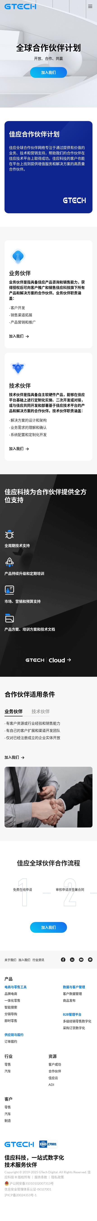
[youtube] (81, 959)
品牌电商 (11, 994)
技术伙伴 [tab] (41, 711)
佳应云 (53, 1078)
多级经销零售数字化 (77, 1021)
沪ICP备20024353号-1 (21, 1195)
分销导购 (11, 1014)
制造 (8, 1120)
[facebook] (62, 959)
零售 (8, 1064)
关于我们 (10, 960)
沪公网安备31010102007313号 (31, 1183)
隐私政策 (57, 1177)
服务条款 (41, 1177)
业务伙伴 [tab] (14, 711)
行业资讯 (38, 960)
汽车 (8, 1071)
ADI (51, 1084)
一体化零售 (12, 1000)
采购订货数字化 (74, 1028)
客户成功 (54, 1064)
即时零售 (11, 1021)
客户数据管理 (72, 994)
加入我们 (16, 336)
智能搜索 (11, 1007)
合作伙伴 (54, 1071)
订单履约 (11, 1041)
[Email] (90, 959)
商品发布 (69, 1000)
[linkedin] (71, 959)
